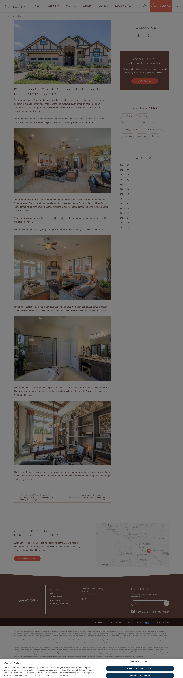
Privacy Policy (64, 675)
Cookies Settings (140, 662)
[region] (91, 668)
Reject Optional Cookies (140, 669)
